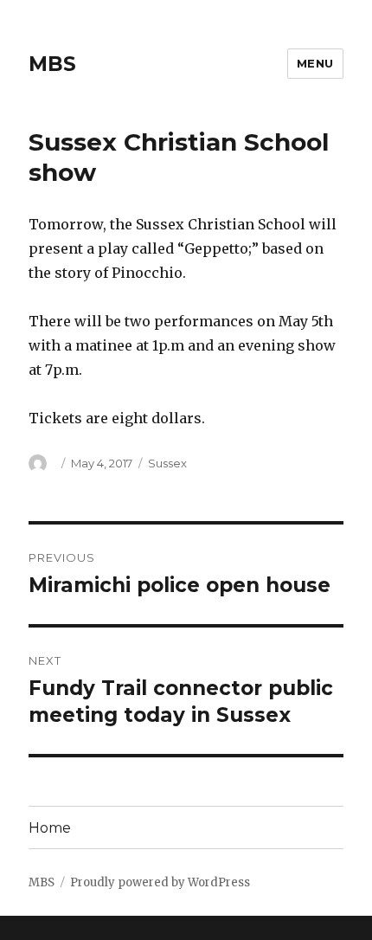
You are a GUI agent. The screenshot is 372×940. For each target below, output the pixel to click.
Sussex (167, 463)
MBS (52, 64)
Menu (315, 63)
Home (50, 828)
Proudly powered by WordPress (160, 882)
